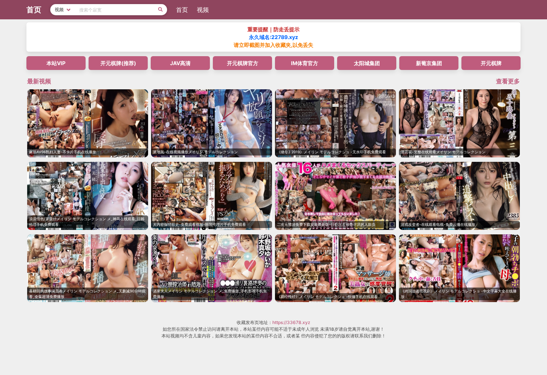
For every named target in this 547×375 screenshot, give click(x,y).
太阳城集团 (367, 63)
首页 (182, 9)
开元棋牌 (491, 63)
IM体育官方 (304, 63)
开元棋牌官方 (242, 63)
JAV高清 (180, 63)
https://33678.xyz (291, 322)
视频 (203, 9)
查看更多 (508, 81)
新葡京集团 (429, 63)
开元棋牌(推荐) (118, 63)
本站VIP (56, 63)
